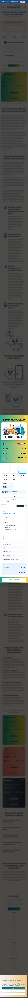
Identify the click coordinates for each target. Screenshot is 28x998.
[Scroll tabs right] (26, 506)
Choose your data (6, 464)
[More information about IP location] (7, 516)
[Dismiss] (26, 2)
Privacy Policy (7, 985)
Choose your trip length (7, 483)
